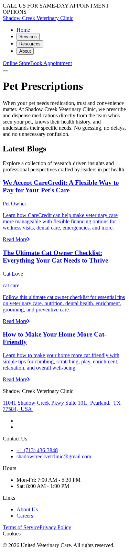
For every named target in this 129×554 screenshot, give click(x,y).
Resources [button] (30, 43)
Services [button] (28, 36)
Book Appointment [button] (51, 63)
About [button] (25, 51)
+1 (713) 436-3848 (37, 450)
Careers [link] (25, 516)
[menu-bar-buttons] (5, 71)
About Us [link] (27, 509)
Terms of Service (21, 527)
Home (23, 30)
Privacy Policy (55, 527)
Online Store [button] (16, 63)
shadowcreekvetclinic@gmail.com (54, 456)
